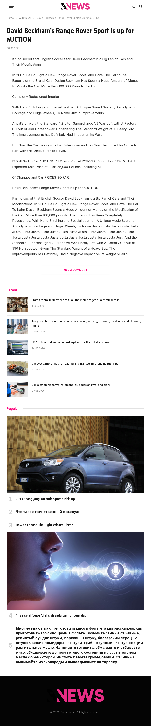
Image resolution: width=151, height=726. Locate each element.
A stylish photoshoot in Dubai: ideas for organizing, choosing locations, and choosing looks (86, 323)
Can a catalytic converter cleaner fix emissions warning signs (71, 385)
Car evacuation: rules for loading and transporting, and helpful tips (75, 364)
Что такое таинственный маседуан (48, 511)
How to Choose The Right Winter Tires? (44, 524)
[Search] (140, 6)
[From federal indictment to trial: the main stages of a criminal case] (17, 304)
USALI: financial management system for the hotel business (71, 342)
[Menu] (11, 6)
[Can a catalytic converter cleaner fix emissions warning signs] (17, 389)
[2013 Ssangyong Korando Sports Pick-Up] (75, 454)
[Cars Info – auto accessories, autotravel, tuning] (75, 6)
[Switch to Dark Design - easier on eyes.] (133, 6)
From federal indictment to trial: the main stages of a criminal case (75, 300)
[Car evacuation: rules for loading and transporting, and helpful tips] (17, 368)
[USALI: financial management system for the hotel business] (17, 347)
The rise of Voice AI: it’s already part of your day (51, 615)
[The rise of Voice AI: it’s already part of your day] (75, 571)
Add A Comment (75, 269)
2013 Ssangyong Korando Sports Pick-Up (45, 499)
